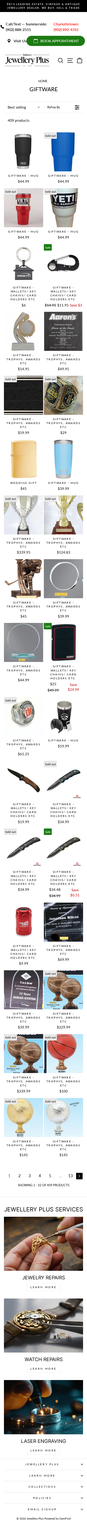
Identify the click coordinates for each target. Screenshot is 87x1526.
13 (70, 1176)
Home (43, 81)
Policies (42, 1498)
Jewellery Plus (42, 1464)
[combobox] (24, 107)
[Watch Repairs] (43, 1325)
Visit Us (20, 41)
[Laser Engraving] (43, 1407)
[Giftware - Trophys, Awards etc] (23, 331)
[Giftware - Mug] (23, 151)
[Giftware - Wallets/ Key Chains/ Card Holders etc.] (23, 263)
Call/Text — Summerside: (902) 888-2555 (26, 27)
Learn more (43, 1450)
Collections (42, 1486)
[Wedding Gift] (23, 459)
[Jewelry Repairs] (43, 1244)
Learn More (43, 1287)
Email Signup (42, 1509)
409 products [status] (18, 120)
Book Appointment (59, 41)
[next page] (79, 1176)
